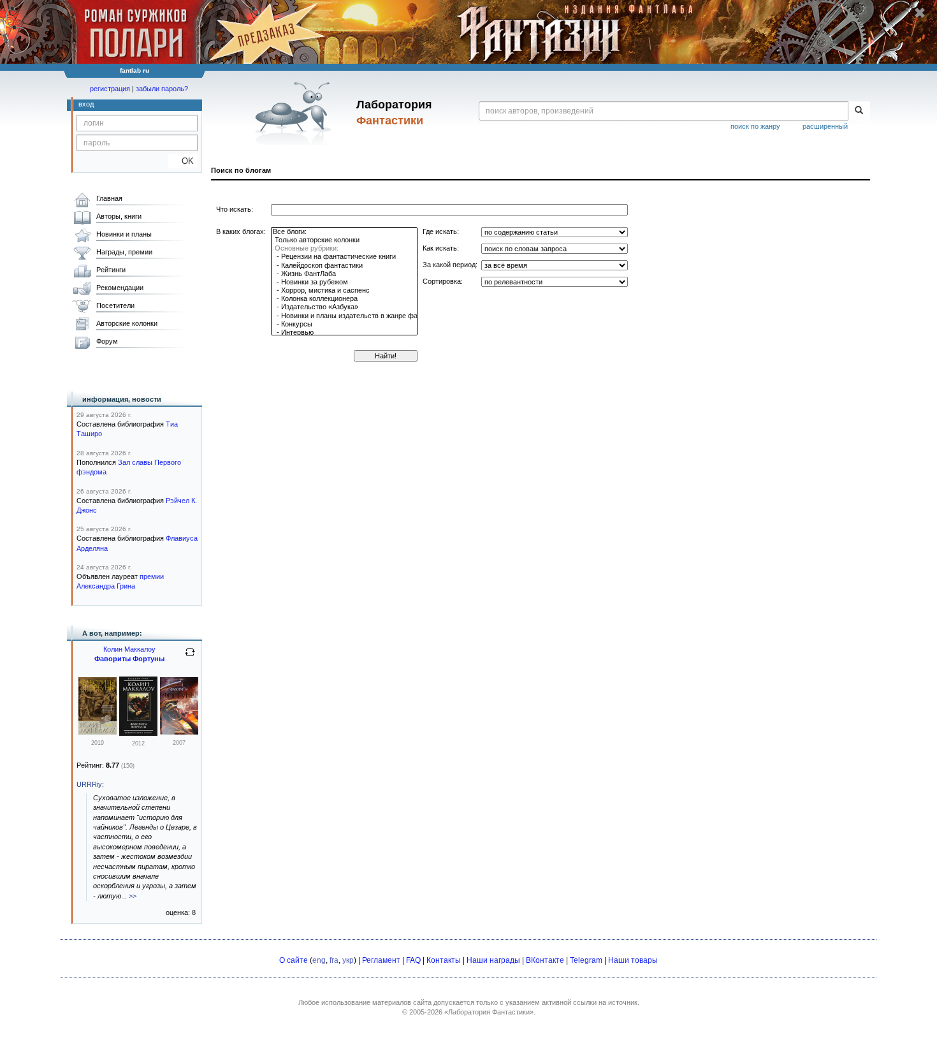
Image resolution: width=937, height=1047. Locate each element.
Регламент (381, 960)
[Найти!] (859, 111)
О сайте (293, 960)
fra (334, 960)
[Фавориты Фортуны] (97, 732)
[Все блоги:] (344, 232)
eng (319, 960)
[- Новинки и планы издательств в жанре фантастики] (344, 316)
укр (348, 960)
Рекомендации (119, 287)
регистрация (110, 88)
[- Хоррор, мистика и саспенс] (344, 290)
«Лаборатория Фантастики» (489, 1012)
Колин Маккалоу (129, 649)
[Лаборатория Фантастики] (295, 113)
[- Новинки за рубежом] (344, 282)
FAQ (413, 960)
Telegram (586, 960)
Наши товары (633, 960)
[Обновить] (190, 657)
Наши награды (493, 960)
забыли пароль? (162, 88)
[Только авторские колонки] (344, 240)
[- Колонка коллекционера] (344, 299)
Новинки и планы (124, 234)
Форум (107, 341)
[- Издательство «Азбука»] (344, 307)
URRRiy (89, 784)
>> (132, 896)
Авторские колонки (126, 323)
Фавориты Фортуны (129, 659)
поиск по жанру (755, 126)
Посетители (115, 305)
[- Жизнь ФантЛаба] (344, 274)
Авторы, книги (119, 216)
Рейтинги (111, 270)
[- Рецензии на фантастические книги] (344, 257)
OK (182, 161)
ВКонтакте (545, 960)
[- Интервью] (344, 332)
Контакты (443, 960)
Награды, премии (124, 252)
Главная (109, 198)
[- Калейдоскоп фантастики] (344, 265)
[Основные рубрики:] (344, 248)
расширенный (825, 126)
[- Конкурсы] (344, 324)
